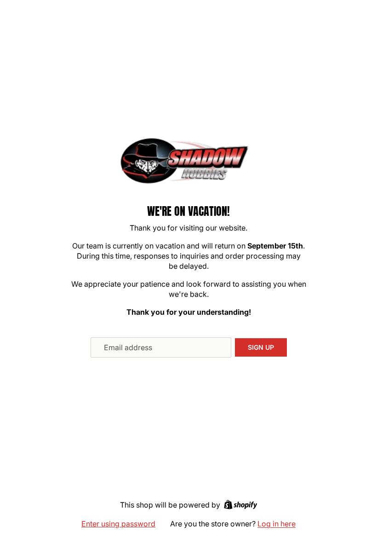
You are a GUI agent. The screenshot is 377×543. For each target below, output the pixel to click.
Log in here (276, 523)
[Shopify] (240, 504)
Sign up (261, 347)
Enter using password (118, 523)
